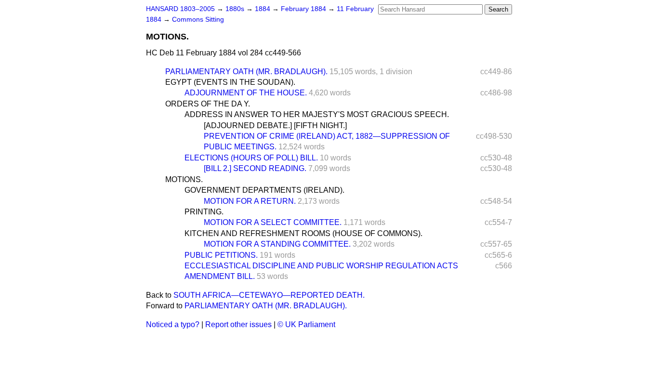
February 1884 (304, 9)
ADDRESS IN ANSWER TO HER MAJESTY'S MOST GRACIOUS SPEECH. (316, 114)
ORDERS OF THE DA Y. (207, 104)
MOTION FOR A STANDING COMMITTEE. (277, 244)
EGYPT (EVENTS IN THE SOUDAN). (230, 82)
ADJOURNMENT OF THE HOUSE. (245, 93)
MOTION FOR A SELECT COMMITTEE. (273, 222)
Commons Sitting (198, 19)
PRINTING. (204, 212)
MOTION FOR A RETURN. (250, 201)
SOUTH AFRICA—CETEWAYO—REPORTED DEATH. (269, 295)
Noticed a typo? (172, 324)
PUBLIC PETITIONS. (221, 255)
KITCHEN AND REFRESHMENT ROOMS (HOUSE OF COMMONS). (303, 233)
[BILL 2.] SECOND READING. (255, 168)
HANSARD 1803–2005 (180, 9)
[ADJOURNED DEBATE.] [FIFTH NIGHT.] (275, 125)
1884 (263, 9)
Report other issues (238, 324)
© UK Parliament (306, 324)
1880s (235, 9)
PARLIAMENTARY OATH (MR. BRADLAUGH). (246, 71)
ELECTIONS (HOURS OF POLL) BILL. (251, 158)
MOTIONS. (184, 179)
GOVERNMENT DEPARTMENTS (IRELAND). (264, 190)
